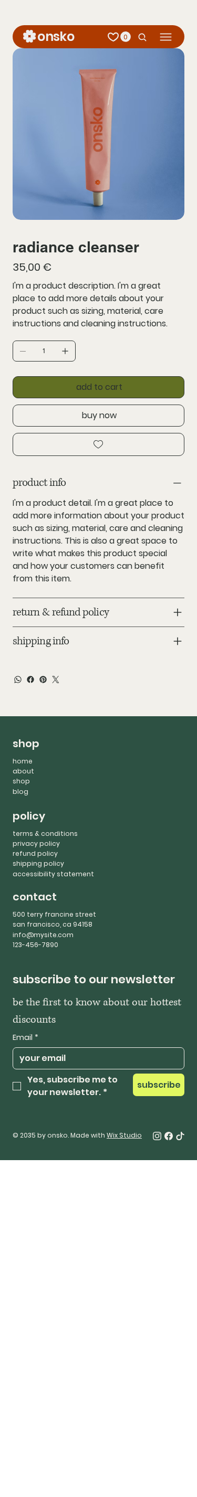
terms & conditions (45, 833)
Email (25, 1038)
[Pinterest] (43, 679)
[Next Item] (169, 134)
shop (21, 781)
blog (20, 791)
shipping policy (38, 863)
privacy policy (36, 843)
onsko (55, 36)
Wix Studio (124, 1135)
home (23, 761)
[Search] (139, 37)
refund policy (35, 853)
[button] (125, 36)
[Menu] (166, 37)
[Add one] (65, 351)
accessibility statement (53, 873)
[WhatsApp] (18, 679)
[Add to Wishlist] (98, 444)
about (23, 771)
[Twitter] (55, 679)
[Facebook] (30, 679)
